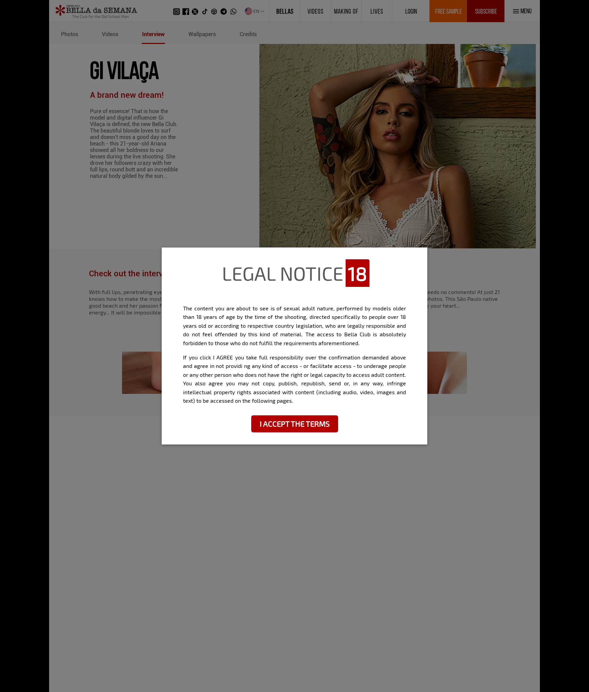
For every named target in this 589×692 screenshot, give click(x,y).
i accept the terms (295, 423)
